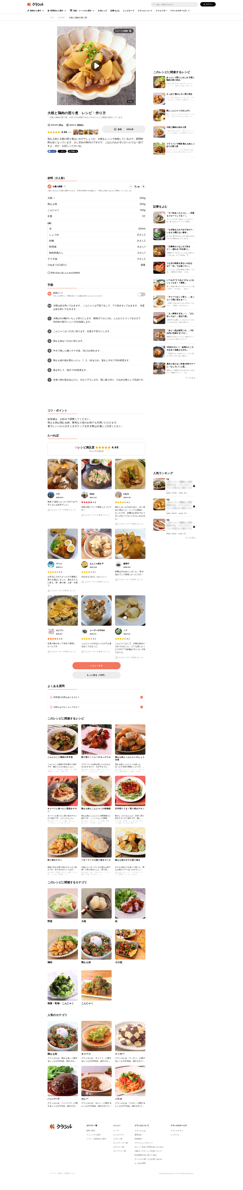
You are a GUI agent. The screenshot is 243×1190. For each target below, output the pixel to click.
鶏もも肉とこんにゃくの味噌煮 (96, 808)
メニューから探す (93, 1135)
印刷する (74, 151)
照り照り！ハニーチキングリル (96, 757)
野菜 (50, 921)
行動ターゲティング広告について (148, 1151)
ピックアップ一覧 (120, 1143)
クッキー (120, 1053)
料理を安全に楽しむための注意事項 (65, 273)
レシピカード (128, 10)
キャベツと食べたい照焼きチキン (62, 809)
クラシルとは (140, 1130)
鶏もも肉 (52, 204)
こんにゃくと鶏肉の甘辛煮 (60, 757)
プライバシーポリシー (144, 1143)
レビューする (96, 665)
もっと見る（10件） (96, 675)
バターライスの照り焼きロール (96, 860)
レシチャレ (175, 1135)
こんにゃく (53, 210)
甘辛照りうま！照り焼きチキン (130, 808)
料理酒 (52, 246)
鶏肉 (50, 962)
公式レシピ (102, 10)
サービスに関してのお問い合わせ (148, 1159)
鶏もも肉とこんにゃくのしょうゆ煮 (130, 758)
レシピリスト (118, 1135)
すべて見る (190, 378)
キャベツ (86, 1053)
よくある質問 (140, 1163)
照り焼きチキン (55, 860)
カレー (84, 1098)
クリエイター (161, 10)
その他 (118, 962)
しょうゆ (54, 234)
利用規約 (138, 1139)
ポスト (63, 151)
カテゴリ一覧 (118, 1147)
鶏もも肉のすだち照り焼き (127, 860)
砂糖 (51, 240)
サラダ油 (52, 258)
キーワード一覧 (119, 1151)
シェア (53, 151)
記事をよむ (115, 10)
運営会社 (138, 1135)
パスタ (118, 1098)
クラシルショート (145, 10)
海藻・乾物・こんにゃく (61, 1003)
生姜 (50, 216)
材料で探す (90, 1130)
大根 (50, 198)
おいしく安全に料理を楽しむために (149, 1147)
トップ (116, 1130)
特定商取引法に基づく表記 (146, 1155)
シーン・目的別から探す (96, 1139)
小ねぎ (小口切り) (57, 264)
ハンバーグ (54, 1098)
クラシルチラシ (177, 1130)
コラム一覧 (117, 1139)
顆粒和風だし (56, 252)
